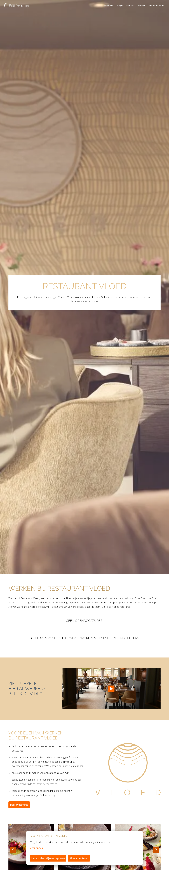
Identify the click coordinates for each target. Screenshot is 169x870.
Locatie (141, 5)
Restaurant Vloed (156, 5)
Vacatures (108, 5)
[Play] (111, 689)
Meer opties (36, 848)
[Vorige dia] (13, 850)
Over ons (130, 5)
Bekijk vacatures (19, 804)
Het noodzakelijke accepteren (48, 858)
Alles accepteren (79, 858)
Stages (120, 5)
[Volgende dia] (156, 850)
